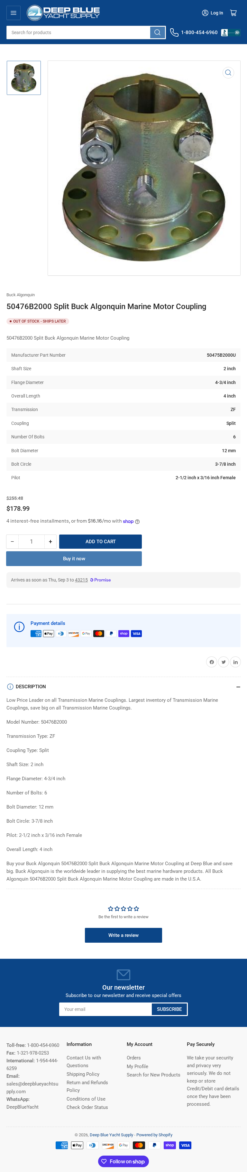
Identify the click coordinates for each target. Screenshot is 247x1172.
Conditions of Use (86, 1099)
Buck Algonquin (20, 294)
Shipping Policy (83, 1074)
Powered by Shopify (154, 1134)
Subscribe (169, 1009)
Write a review (123, 935)
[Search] (158, 32)
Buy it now (74, 559)
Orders (134, 1058)
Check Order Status (87, 1107)
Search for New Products (153, 1075)
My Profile (137, 1066)
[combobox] (86, 32)
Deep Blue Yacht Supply (111, 1134)
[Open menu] (13, 13)
